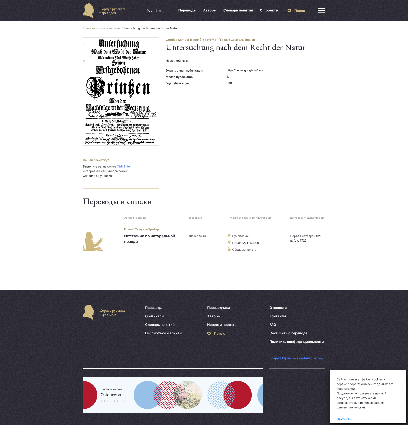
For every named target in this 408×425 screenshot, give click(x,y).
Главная (89, 28)
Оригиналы (107, 28)
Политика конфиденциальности (296, 341)
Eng (158, 10)
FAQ (272, 324)
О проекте (269, 10)
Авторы (210, 10)
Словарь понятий (238, 10)
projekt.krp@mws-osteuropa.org (296, 358)
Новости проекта (222, 324)
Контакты (277, 316)
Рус (149, 10)
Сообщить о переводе (288, 333)
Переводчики (218, 307)
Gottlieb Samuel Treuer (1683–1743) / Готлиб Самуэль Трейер (210, 39)
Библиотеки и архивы (163, 333)
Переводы (187, 10)
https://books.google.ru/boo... (246, 70)
